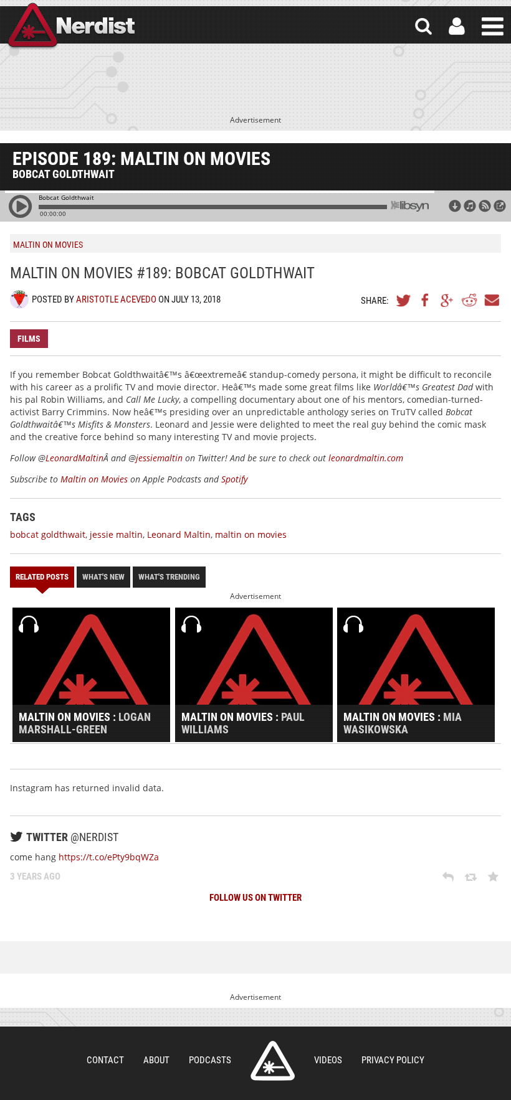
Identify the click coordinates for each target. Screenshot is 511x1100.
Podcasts (210, 1060)
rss (485, 206)
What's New (103, 576)
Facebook (426, 300)
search (423, 26)
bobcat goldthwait (47, 534)
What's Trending (169, 576)
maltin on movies (251, 534)
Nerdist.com (273, 1061)
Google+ (447, 300)
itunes (470, 206)
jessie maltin (116, 534)
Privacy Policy (392, 1060)
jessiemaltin (159, 458)
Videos (328, 1060)
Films (29, 339)
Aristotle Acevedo (116, 299)
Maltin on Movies (95, 479)
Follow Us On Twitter (255, 897)
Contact (105, 1060)
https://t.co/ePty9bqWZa (109, 857)
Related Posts (42, 576)
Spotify (234, 479)
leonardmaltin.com (365, 458)
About (156, 1060)
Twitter (404, 300)
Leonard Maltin (179, 534)
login (457, 26)
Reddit (469, 300)
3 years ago (35, 876)
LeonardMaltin (74, 458)
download (455, 206)
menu (493, 26)
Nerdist (70, 26)
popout (500, 206)
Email (491, 300)
